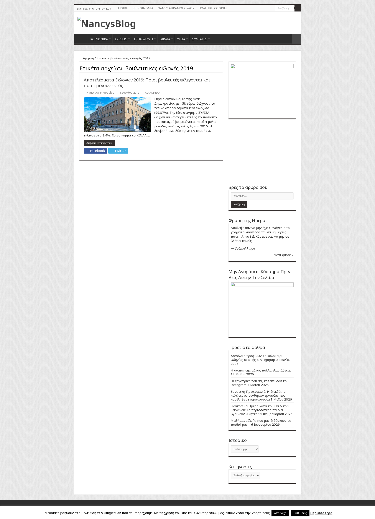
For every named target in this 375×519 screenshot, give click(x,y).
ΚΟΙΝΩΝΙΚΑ (99, 39)
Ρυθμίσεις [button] (300, 513)
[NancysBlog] (106, 22)
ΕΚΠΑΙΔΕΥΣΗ (143, 39)
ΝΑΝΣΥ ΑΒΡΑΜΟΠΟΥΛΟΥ (176, 8)
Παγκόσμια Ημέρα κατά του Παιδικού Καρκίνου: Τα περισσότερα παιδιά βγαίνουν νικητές (260, 410)
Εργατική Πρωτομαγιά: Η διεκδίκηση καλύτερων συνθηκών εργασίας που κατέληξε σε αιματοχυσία (259, 395)
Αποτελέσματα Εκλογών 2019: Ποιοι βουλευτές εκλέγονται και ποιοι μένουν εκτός (147, 82)
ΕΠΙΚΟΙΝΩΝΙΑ (143, 8)
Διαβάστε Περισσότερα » (99, 142)
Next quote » (284, 255)
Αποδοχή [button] (280, 513)
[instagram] (271, 8)
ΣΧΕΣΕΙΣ (121, 39)
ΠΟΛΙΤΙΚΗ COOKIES (213, 8)
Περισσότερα (321, 513)
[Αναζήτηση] (297, 8)
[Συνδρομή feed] (221, 68)
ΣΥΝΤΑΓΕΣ (199, 39)
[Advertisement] (262, 152)
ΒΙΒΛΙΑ (165, 39)
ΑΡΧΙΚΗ (122, 8)
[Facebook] (267, 8)
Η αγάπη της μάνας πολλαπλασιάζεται (261, 370)
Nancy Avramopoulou (100, 92)
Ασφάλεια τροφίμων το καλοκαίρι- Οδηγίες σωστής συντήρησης (257, 358)
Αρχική (88, 58)
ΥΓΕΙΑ (181, 39)
